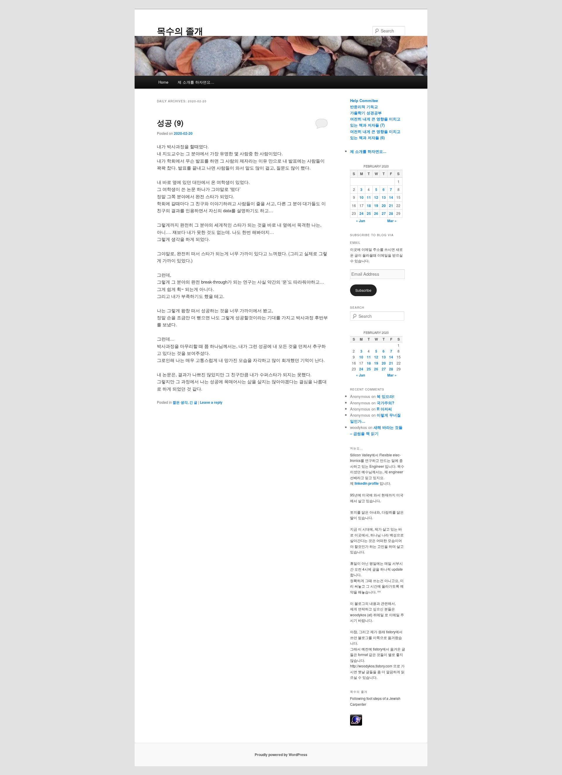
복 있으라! (385, 396)
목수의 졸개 (180, 30)
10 (361, 197)
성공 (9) (170, 122)
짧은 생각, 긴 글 (185, 402)
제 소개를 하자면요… (196, 82)
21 (391, 205)
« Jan (360, 220)
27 (384, 213)
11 (369, 197)
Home (163, 82)
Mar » (392, 220)
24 (361, 213)
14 (391, 197)
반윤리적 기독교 (364, 106)
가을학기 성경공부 (366, 112)
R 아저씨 (384, 409)
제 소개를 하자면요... (368, 151)
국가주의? (385, 402)
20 (384, 205)
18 (369, 205)
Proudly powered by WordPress (281, 754)
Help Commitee (364, 100)
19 (376, 205)
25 (369, 213)
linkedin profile (367, 483)
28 (391, 213)
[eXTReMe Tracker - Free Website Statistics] (356, 724)
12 (376, 197)
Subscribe (363, 290)
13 (384, 197)
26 (376, 213)
